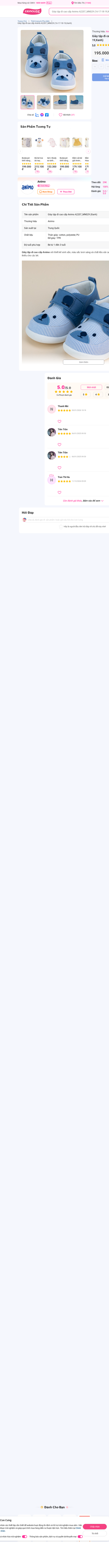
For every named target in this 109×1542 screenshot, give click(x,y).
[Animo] (27, 187)
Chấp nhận (95, 1527)
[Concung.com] (32, 11)
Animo (41, 181)
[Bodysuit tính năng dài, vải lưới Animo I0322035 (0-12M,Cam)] (65, 142)
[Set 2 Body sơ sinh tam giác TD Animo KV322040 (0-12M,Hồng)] (52, 142)
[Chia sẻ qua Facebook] (47, 115)
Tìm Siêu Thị (82, 3)
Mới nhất (91, 387)
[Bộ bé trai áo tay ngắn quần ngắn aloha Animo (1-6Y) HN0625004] (39, 142)
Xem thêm (83, 362)
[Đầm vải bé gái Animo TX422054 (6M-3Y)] (77, 142)
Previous (21, 154)
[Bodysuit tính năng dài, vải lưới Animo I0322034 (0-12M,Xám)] (27, 142)
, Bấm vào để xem (82, 501)
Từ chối (95, 1533)
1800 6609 (40, 3)
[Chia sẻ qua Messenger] (42, 115)
